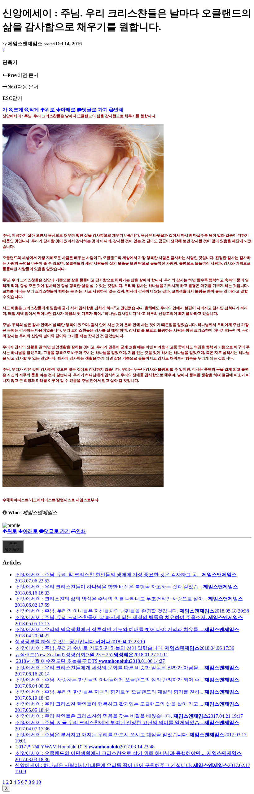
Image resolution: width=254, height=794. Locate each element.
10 (38, 782)
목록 (13, 547)
